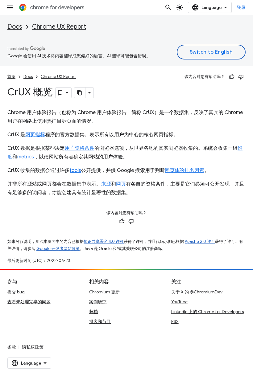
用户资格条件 (79, 148)
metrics (25, 157)
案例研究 (97, 301)
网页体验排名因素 (184, 170)
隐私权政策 (33, 347)
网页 (121, 184)
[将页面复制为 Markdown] (79, 93)
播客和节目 (100, 321)
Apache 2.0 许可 (200, 241)
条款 (11, 347)
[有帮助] (231, 76)
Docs (14, 27)
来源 (106, 184)
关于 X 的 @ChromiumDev (196, 292)
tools (75, 170)
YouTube (179, 301)
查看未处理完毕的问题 (29, 301)
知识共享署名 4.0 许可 (104, 241)
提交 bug (16, 292)
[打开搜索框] (168, 7)
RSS (175, 321)
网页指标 (35, 135)
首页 (11, 76)
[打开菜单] (10, 7)
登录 (241, 7)
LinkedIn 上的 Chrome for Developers (207, 311)
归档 (93, 311)
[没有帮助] (241, 76)
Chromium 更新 (104, 292)
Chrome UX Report (59, 27)
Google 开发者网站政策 (58, 248)
